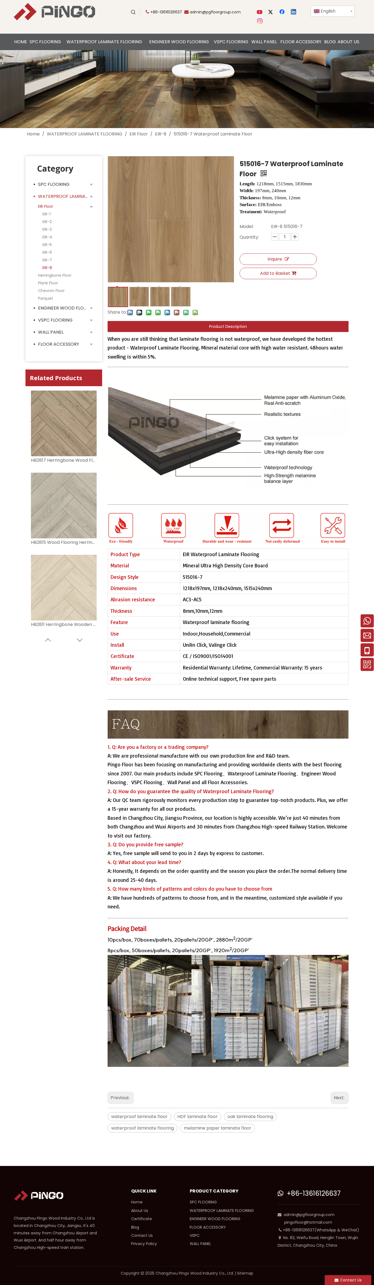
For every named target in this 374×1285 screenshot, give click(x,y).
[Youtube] (260, 12)
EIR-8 (47, 267)
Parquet (45, 298)
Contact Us (142, 1235)
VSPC (195, 1235)
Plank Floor (48, 283)
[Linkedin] (293, 12)
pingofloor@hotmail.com (308, 1222)
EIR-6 (47, 252)
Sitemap (245, 1273)
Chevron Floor (51, 290)
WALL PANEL (51, 332)
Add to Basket (275, 273)
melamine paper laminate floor (217, 1128)
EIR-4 (47, 237)
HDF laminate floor (197, 1116)
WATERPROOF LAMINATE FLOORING (66, 196)
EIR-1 (46, 214)
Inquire (274, 259)
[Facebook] (282, 12)
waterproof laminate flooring (142, 1128)
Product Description (228, 326)
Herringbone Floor (54, 275)
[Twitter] (271, 12)
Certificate (141, 1219)
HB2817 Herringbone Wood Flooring (64, 460)
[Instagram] (260, 21)
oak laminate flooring (250, 1116)
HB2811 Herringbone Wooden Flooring (64, 624)
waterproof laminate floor (139, 1116)
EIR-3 (47, 229)
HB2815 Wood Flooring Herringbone (64, 542)
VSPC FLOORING (55, 320)
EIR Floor (45, 206)
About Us (139, 1210)
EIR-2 (47, 221)
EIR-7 (47, 260)
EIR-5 (47, 244)
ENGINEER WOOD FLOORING (66, 308)
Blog (135, 1227)
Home (137, 1202)
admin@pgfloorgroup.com (215, 12)
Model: (247, 226)
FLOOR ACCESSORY (58, 344)
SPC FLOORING (54, 184)
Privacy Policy (144, 1243)
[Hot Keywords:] (133, 12)
